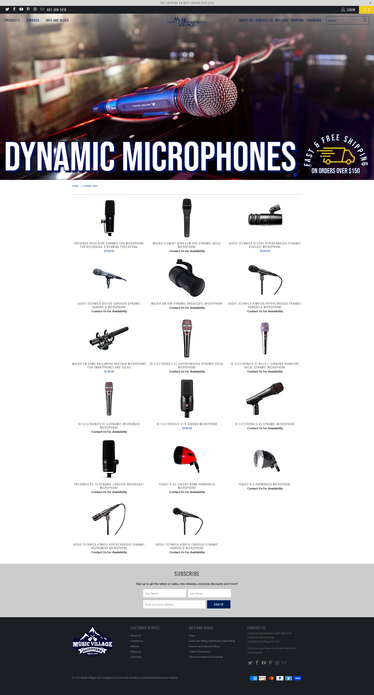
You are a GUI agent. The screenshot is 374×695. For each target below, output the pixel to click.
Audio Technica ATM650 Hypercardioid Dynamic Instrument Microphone (109, 519)
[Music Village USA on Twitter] (7, 10)
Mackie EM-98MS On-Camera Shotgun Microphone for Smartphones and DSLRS (109, 338)
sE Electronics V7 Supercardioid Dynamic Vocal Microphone (187, 338)
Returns (282, 20)
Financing (314, 20)
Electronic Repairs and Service (206, 656)
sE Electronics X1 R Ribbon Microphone (187, 398)
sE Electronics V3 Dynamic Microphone (265, 398)
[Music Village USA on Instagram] (35, 10)
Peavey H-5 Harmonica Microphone (265, 458)
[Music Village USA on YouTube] (21, 10)
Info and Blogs (58, 20)
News (192, 635)
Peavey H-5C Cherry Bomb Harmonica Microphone (187, 458)
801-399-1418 (56, 9)
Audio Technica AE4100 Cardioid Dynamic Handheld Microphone (109, 278)
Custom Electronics (200, 651)
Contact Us (264, 20)
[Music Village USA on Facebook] (14, 10)
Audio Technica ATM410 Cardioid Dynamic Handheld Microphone (187, 519)
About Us (246, 20)
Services (33, 20)
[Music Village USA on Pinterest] (28, 10)
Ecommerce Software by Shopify (158, 677)
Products (13, 20)
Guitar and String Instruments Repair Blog (212, 640)
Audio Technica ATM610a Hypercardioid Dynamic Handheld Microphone (265, 278)
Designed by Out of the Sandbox (121, 677)
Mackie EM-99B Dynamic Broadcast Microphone (187, 278)
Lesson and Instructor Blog (204, 646)
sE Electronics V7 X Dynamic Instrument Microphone (109, 398)
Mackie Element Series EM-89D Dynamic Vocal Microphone (187, 217)
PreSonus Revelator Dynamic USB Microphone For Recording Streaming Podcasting (109, 217)
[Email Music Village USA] (42, 10)
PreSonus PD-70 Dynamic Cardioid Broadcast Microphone (109, 458)
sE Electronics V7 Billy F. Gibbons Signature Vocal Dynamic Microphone (265, 338)
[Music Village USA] (187, 22)
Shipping (297, 20)
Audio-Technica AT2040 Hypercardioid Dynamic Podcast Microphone (265, 217)
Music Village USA (91, 677)
